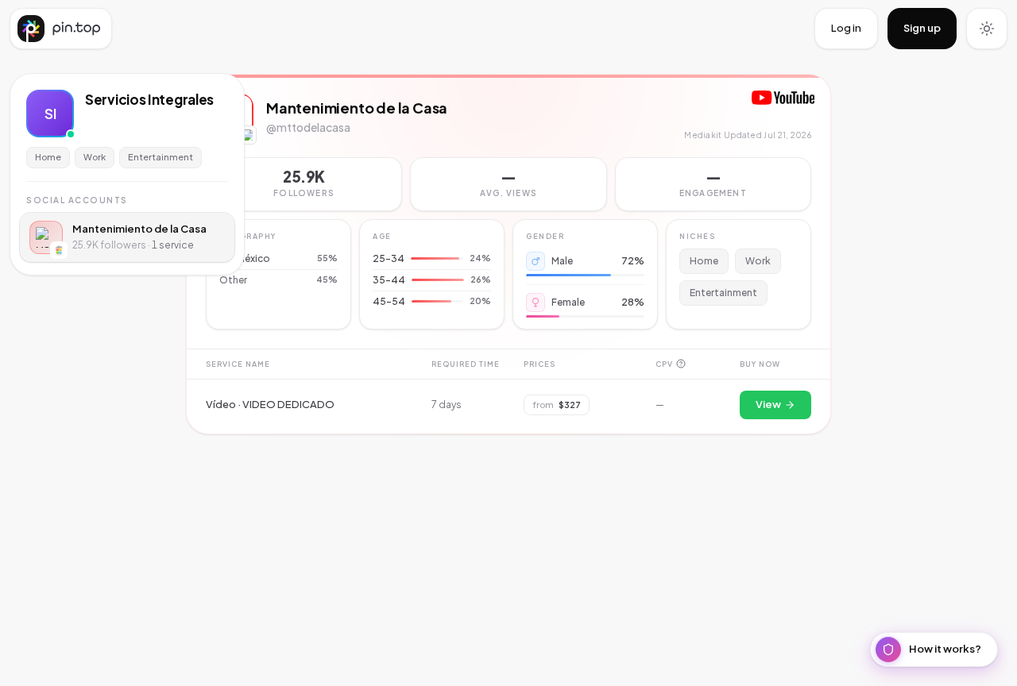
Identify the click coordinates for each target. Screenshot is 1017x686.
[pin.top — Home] (61, 28)
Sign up (922, 27)
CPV (664, 364)
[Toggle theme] (986, 28)
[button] (508, 184)
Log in (846, 27)
